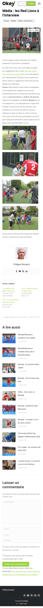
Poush (25, 601)
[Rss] (23, 271)
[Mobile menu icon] (39, 3)
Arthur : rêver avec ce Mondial (26, 393)
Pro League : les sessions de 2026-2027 (29, 448)
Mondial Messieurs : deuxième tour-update (26, 336)
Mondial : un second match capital (28, 366)
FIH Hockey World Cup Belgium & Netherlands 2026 (29, 435)
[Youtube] (20, 271)
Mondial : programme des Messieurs (28, 407)
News (18, 317)
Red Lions (24, 317)
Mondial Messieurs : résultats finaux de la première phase (26, 351)
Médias (13, 317)
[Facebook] (16, 271)
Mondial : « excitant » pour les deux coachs (28, 421)
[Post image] (9, 338)
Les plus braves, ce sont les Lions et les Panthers (29, 462)
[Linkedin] (26, 271)
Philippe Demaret (8, 590)
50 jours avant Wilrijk (17, 74)
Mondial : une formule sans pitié (28, 379)
